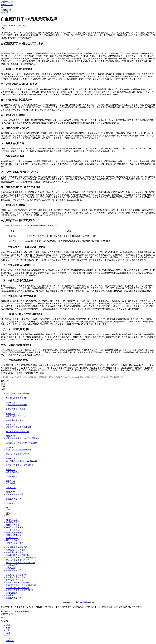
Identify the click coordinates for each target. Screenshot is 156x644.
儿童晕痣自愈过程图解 (15, 550)
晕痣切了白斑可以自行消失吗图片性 (21, 557)
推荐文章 (10, 641)
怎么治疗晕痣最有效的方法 (17, 560)
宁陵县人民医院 (13, 530)
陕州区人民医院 (13, 522)
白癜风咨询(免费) (20, 611)
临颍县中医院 (12, 538)
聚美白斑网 (22, 25)
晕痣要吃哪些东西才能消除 (17, 555)
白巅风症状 (11, 568)
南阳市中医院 (12, 520)
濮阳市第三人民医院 (14, 533)
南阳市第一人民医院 (14, 527)
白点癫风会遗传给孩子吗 (16, 547)
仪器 (11, 5)
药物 (8, 633)
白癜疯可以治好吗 (13, 570)
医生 (7, 5)
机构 (8, 638)
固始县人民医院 (13, 525)
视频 (3, 5)
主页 (3, 12)
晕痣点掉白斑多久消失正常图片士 (20, 563)
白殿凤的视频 (12, 565)
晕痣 (8, 635)
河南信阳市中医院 (13, 535)
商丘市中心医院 (13, 540)
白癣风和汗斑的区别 (14, 552)
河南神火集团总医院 (14, 543)
